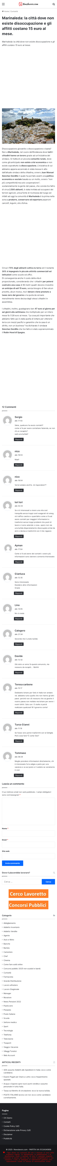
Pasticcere (8, 1006)
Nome (5, 828)
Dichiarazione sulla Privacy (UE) (17, 1130)
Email (5, 840)
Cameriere (8, 952)
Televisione (8, 1039)
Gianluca (20, 573)
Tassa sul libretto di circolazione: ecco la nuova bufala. (27, 1091)
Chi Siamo (8, 1118)
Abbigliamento (10, 923)
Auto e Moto (9, 940)
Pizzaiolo (7, 1010)
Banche (7, 944)
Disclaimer (8, 1134)
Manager (7, 993)
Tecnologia (8, 1030)
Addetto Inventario (11, 927)
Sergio (18, 417)
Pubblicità (8, 1138)
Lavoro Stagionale (11, 989)
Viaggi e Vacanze (11, 1047)
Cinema (7, 960)
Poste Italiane (9, 1014)
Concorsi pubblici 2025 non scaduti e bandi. (22, 969)
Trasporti (7, 1043)
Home (6, 11)
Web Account (9, 1055)
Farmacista (8, 977)
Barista (7, 948)
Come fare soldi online (13, 964)
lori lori (19, 502)
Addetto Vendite (10, 931)
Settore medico (10, 1022)
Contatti (7, 1122)
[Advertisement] (28, 78)
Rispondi (18, 439)
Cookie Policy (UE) (11, 1126)
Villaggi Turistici (10, 1051)
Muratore (7, 997)
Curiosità (14, 11)
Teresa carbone (24, 684)
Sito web (5, 851)
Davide (19, 656)
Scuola (6, 1018)
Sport (6, 1026)
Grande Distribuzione (12, 981)
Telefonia (7, 1035)
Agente (7, 935)
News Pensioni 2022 (12, 1002)
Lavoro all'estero (11, 985)
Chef (6, 956)
